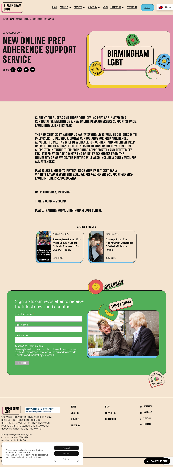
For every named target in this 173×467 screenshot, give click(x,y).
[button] (66, 7)
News (12, 19)
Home (5, 19)
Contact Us (110, 419)
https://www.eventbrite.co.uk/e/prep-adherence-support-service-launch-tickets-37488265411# (84, 177)
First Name (21, 325)
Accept (66, 448)
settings (37, 457)
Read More (58, 258)
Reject (66, 453)
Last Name (21, 335)
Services (75, 419)
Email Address (24, 314)
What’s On (75, 425)
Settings (66, 459)
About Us (75, 413)
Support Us (110, 413)
